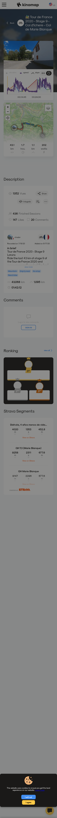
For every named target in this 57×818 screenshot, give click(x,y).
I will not (28, 797)
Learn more (40, 790)
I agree (28, 802)
